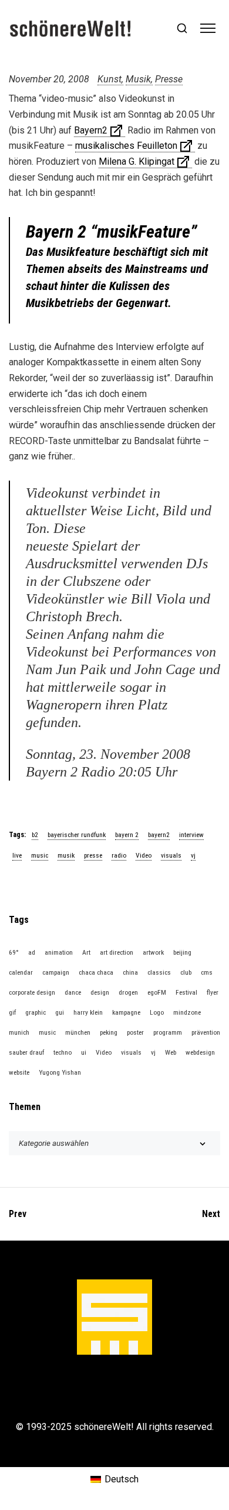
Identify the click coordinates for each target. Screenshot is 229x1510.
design (99, 992)
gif (12, 1012)
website (19, 1072)
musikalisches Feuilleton (126, 145)
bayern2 (159, 835)
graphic (35, 1012)
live (17, 855)
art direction (116, 952)
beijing (182, 952)
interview (191, 835)
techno (62, 1052)
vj (193, 855)
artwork (153, 952)
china (130, 972)
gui (59, 1012)
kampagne (126, 1012)
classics (159, 972)
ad (31, 952)
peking (108, 1032)
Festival (186, 992)
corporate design (32, 992)
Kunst (109, 79)
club (185, 972)
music (39, 855)
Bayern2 (90, 130)
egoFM (156, 992)
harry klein (88, 1012)
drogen (128, 992)
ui (83, 1052)
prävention (205, 1032)
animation (59, 952)
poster (135, 1032)
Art (86, 952)
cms (207, 972)
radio (119, 855)
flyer (212, 992)
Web (170, 1052)
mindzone (187, 1012)
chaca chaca (96, 972)
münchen (77, 1032)
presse (93, 855)
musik (66, 855)
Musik (138, 79)
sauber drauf (26, 1052)
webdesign (200, 1052)
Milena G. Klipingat (136, 161)
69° (14, 952)
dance (73, 992)
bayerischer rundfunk (77, 835)
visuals (171, 855)
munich (19, 1032)
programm (167, 1032)
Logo (157, 1012)
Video (143, 855)
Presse (169, 79)
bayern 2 (127, 835)
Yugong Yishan (60, 1072)
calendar (21, 972)
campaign (55, 972)
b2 (35, 835)
